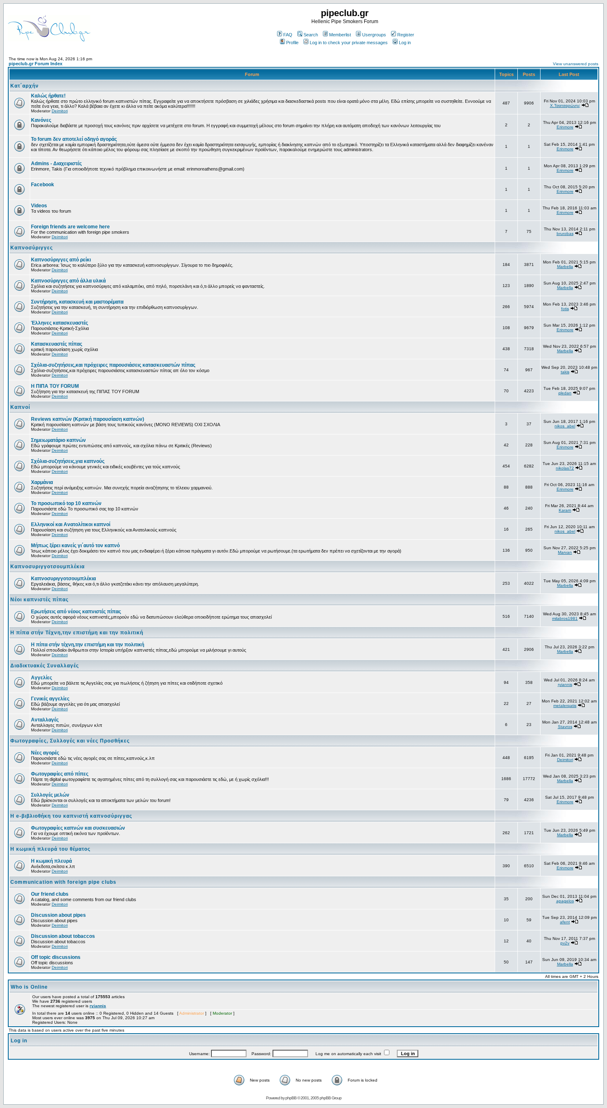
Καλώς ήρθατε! (48, 96)
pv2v (564, 943)
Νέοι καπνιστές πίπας (39, 600)
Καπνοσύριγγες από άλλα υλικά (68, 281)
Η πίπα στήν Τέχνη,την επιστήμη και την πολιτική (76, 633)
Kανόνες (41, 120)
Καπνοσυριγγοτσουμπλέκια (47, 566)
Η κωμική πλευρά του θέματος (50, 849)
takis (565, 372)
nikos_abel (565, 426)
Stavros (565, 726)
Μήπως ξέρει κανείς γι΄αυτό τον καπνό (75, 545)
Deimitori (60, 111)
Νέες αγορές (45, 753)
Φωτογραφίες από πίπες (59, 774)
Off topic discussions (56, 957)
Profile (292, 42)
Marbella (565, 266)
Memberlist (340, 34)
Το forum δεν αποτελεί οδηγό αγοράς (74, 139)
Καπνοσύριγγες (31, 248)
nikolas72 (565, 468)
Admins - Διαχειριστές (56, 163)
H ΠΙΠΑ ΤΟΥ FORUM (55, 386)
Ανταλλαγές (45, 720)
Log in (405, 42)
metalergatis (564, 705)
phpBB (290, 1098)
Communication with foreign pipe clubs (63, 882)
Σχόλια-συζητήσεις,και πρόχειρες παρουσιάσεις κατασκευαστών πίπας (113, 365)
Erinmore (565, 127)
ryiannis (565, 684)
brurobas (565, 233)
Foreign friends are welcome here (70, 227)
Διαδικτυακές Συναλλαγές (44, 666)
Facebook (42, 184)
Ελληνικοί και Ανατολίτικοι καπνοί (70, 524)
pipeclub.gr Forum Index (35, 63)
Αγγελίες (41, 678)
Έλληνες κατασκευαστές (59, 323)
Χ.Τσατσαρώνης (565, 105)
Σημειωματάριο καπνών (58, 440)
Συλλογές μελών (50, 795)
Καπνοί (20, 407)
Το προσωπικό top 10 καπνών (66, 503)
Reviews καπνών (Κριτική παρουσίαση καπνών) (87, 419)
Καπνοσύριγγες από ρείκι (61, 260)
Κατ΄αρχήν (24, 86)
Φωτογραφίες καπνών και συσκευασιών (78, 828)
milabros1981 (565, 618)
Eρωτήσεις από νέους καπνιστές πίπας (76, 612)
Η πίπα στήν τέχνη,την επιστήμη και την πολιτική (87, 645)
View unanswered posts (575, 64)
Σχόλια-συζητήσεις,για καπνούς (67, 461)
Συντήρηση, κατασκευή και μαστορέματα (77, 302)
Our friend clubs (50, 894)
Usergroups (374, 34)
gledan (564, 393)
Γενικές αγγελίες (50, 699)
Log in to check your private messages (349, 42)
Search (311, 34)
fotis (565, 308)
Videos (39, 206)
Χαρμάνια (42, 482)
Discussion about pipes (58, 915)
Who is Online (29, 987)
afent (565, 922)
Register (405, 34)
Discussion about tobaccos (63, 936)
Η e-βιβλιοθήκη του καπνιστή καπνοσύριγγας (71, 816)
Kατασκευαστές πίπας (56, 344)
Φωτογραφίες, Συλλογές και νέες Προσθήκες (70, 741)
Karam (565, 510)
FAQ (287, 34)
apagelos (565, 901)
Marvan (565, 552)
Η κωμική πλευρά (51, 861)
